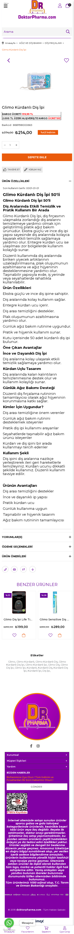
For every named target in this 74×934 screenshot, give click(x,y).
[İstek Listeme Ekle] (14, 569)
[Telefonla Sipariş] (5, 569)
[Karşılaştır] (23, 569)
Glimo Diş (54, 664)
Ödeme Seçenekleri (17, 546)
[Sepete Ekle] (27, 635)
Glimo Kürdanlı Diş (46, 661)
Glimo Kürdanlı (25, 661)
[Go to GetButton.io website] (9, 930)
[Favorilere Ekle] (66, 60)
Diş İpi (46, 670)
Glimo (11, 661)
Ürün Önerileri (14, 556)
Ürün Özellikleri (15, 181)
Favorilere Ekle (18, 635)
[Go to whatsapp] (9, 923)
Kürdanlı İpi (34, 670)
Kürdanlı (32, 667)
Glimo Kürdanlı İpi (36, 664)
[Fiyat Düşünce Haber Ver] (32, 569)
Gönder (36, 786)
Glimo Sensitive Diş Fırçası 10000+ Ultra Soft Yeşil (23, 619)
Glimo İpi (20, 667)
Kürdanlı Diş (45, 667)
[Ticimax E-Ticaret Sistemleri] (37, 922)
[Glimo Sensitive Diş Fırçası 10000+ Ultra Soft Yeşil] (23, 602)
